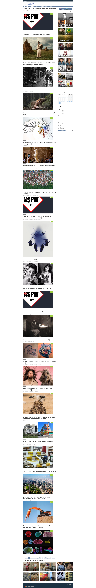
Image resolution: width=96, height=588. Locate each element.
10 (46, 557)
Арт (60, 125)
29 (69, 101)
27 (65, 101)
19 (63, 100)
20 (65, 100)
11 (61, 98)
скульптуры (25, 145)
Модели (42, 6)
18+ (29, 11)
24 (59, 101)
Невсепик (30, 4)
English (62, 9)
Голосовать (62, 130)
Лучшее (29, 0)
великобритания (37, 219)
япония (36, 261)
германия (36, 115)
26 (63, 101)
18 (61, 100)
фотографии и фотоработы (28, 36)
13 (65, 98)
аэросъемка (25, 168)
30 (71, 101)
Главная (25, 0)
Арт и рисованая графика (27, 341)
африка (35, 36)
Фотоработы (32, 6)
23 (71, 100)
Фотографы (62, 128)
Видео (51, 6)
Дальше (53, 557)
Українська (69, 9)
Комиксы (46, 6)
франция (35, 314)
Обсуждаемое (34, 0)
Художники (26, 6)
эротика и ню (25, 11)
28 (67, 101)
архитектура (25, 420)
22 (69, 100)
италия (36, 65)
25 (61, 101)
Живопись (37, 6)
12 (63, 98)
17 (59, 100)
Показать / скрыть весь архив (64, 115)
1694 (50, 557)
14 (67, 98)
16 (71, 98)
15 (69, 98)
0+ (37, 36)
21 (67, 100)
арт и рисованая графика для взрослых (30, 195)
